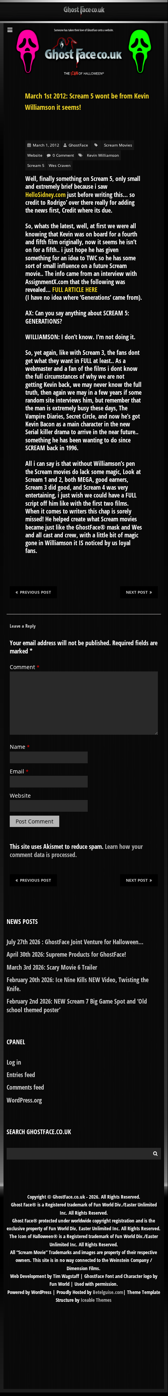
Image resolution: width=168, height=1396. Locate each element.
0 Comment (63, 155)
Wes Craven (60, 165)
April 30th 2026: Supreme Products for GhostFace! (66, 954)
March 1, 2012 (46, 145)
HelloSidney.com (45, 194)
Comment (24, 667)
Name (20, 746)
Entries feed (21, 1074)
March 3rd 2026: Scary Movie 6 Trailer (52, 967)
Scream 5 (35, 165)
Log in (14, 1062)
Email (19, 771)
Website (34, 155)
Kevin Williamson (103, 155)
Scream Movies (118, 145)
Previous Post (35, 592)
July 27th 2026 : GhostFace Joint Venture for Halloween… (75, 942)
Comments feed (25, 1087)
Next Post (137, 592)
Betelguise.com (108, 1292)
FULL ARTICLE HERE (74, 289)
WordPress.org (24, 1100)
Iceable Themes (96, 1299)
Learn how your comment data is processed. (76, 850)
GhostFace (78, 145)
